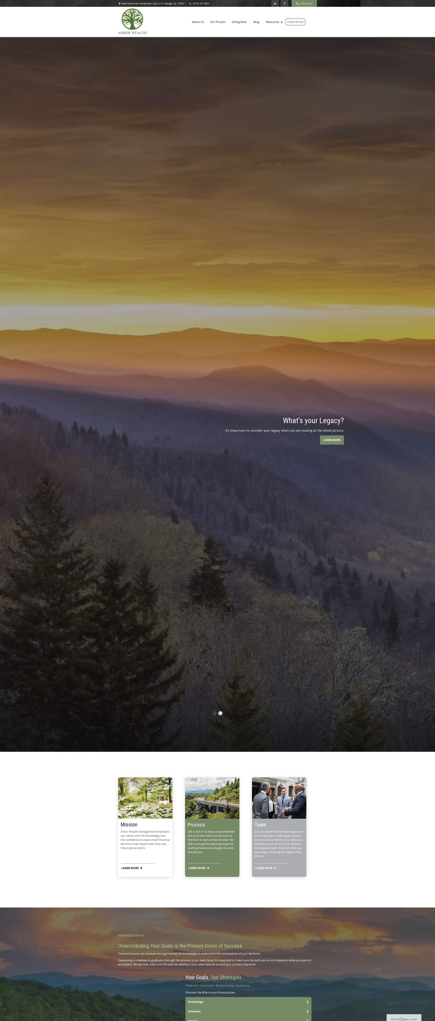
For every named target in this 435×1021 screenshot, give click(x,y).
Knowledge (195, 1002)
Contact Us (306, 3)
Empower (194, 1011)
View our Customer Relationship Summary (217, 985)
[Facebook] (284, 3)
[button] (198, 21)
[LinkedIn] (275, 3)
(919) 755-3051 (201, 3)
